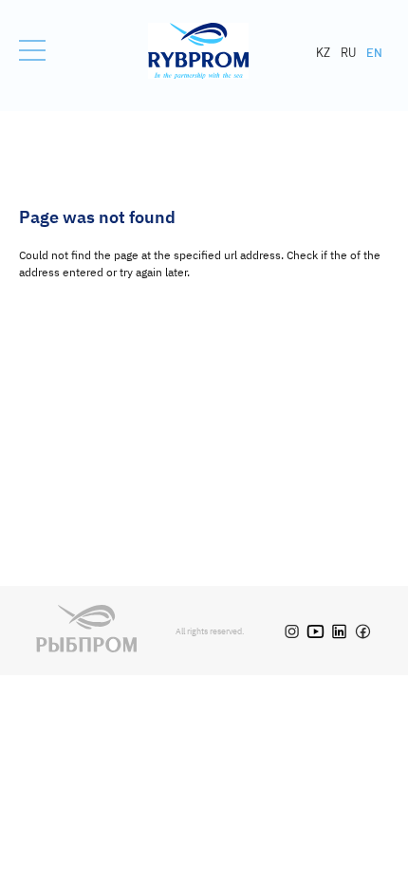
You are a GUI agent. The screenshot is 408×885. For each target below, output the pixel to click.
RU (348, 52)
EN (374, 52)
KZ (323, 52)
